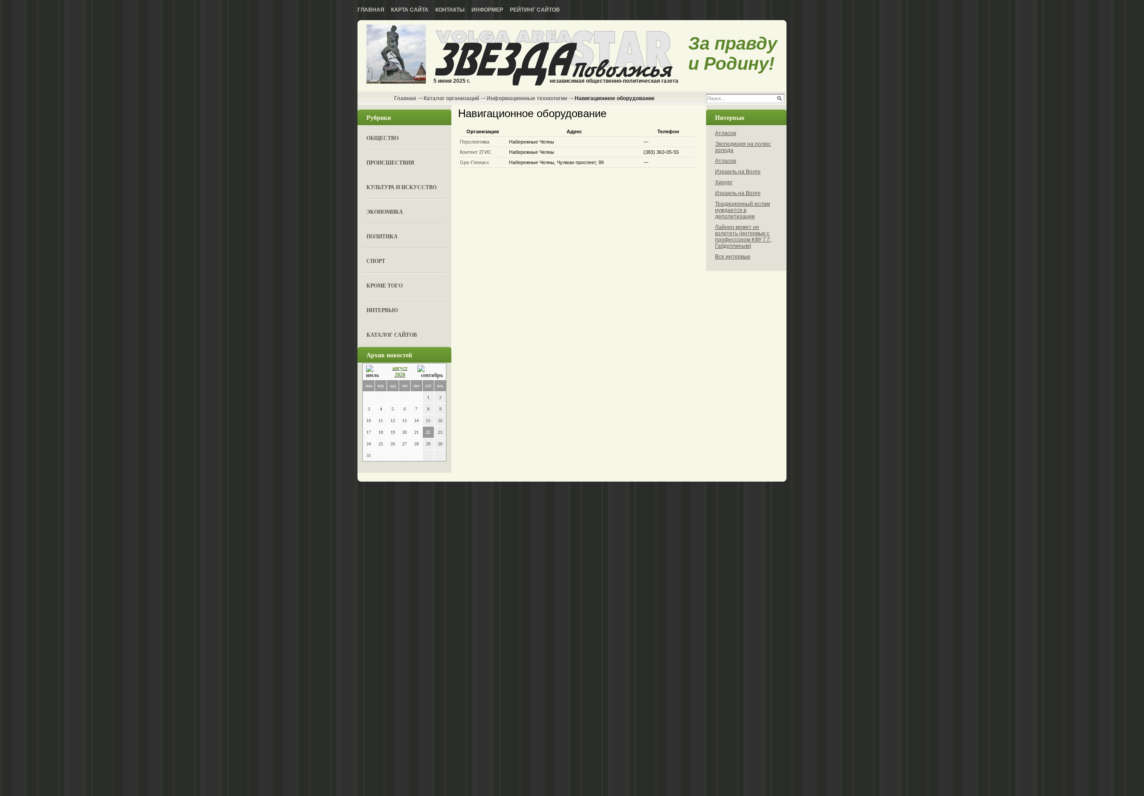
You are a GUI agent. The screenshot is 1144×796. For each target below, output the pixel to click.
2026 (400, 375)
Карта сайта (410, 10)
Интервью (382, 310)
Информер (487, 10)
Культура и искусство (401, 187)
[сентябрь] (430, 372)
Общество (382, 138)
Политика (382, 236)
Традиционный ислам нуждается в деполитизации (742, 210)
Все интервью (732, 257)
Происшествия (390, 162)
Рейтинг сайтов (535, 10)
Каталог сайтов (391, 335)
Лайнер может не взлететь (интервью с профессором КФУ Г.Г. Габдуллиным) (743, 236)
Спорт (375, 261)
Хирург (723, 182)
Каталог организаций (451, 98)
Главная (371, 10)
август (400, 368)
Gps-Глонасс (474, 162)
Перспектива (474, 141)
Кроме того (384, 285)
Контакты (450, 10)
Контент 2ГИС (476, 152)
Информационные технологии (527, 98)
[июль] (374, 372)
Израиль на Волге (738, 172)
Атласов (725, 133)
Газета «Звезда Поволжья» (396, 55)
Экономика (384, 212)
